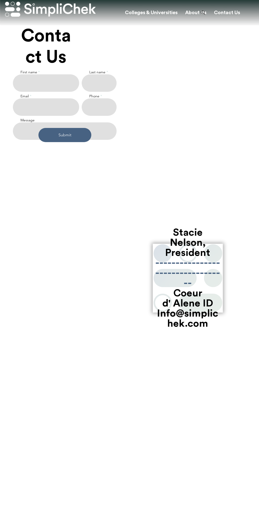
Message (27, 120)
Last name (97, 72)
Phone (94, 96)
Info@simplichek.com (187, 318)
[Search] (203, 12)
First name (28, 72)
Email (24, 96)
